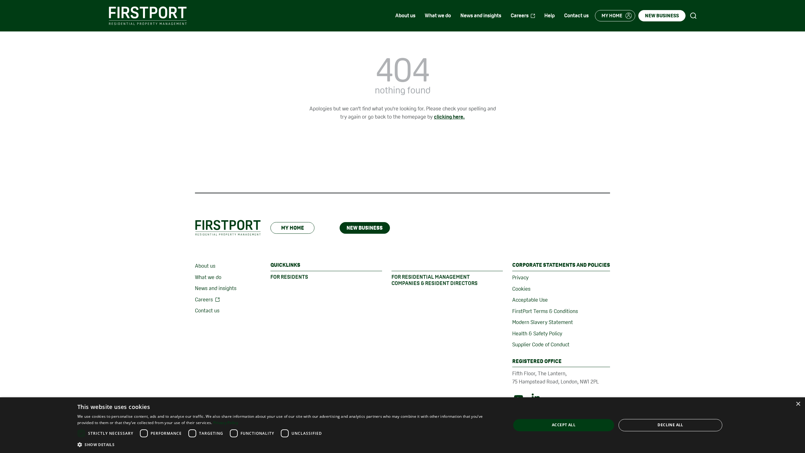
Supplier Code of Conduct (540, 344)
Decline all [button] (670, 425)
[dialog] (402, 425)
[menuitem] (405, 15)
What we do (208, 277)
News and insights (215, 288)
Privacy (520, 277)
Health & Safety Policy (537, 333)
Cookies (521, 288)
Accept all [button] (563, 425)
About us (205, 265)
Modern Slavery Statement (542, 322)
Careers (204, 299)
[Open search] (693, 15)
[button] (287, 444)
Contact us (207, 310)
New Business (365, 227)
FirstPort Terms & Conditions (545, 311)
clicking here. (449, 116)
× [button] (798, 404)
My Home (292, 227)
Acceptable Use (530, 299)
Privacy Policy (225, 422)
